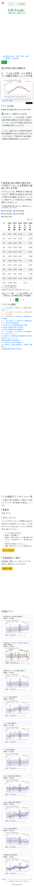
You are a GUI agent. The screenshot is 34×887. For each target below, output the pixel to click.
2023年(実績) (8, 211)
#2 (4, 62)
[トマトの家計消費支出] (17, 734)
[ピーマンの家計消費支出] (17, 708)
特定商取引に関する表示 (15, 881)
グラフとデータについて (14, 879)
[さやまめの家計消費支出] (17, 840)
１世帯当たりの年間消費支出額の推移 (15, 325)
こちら (29, 503)
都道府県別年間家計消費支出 (12, 349)
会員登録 (22, 4)
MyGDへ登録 (7, 568)
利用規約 (25, 881)
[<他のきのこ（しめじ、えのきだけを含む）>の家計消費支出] (17, 656)
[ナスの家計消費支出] (17, 761)
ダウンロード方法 (7, 101)
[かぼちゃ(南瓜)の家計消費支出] (17, 813)
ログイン (12, 4)
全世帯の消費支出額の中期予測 (13, 327)
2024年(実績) (20, 211)
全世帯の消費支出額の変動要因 (13, 329)
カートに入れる (8, 550)
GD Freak (16, 10)
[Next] (23, 300)
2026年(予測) (8, 217)
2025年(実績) (8, 214)
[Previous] (10, 300)
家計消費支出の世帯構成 (11, 340)
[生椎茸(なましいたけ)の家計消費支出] (17, 682)
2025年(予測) (20, 214)
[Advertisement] (17, 33)
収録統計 (4, 879)
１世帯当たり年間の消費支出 (12, 342)
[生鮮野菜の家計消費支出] (17, 866)
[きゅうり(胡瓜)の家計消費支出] (17, 787)
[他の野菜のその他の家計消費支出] (17, 628)
